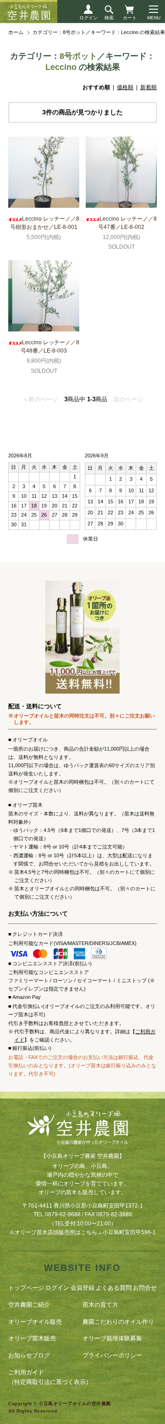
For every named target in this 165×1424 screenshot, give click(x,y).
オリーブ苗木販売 (32, 1338)
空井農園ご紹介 (29, 1304)
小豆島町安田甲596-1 (129, 1232)
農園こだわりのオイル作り (118, 1321)
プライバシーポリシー (112, 1355)
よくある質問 (114, 1287)
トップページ (26, 1287)
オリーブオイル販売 (35, 1321)
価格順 (125, 87)
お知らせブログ (29, 1355)
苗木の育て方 (100, 1304)
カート (130, 17)
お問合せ (145, 1287)
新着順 (148, 87)
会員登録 (82, 1287)
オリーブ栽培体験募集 (112, 1338)
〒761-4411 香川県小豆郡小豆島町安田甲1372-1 (82, 1205)
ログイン (88, 17)
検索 (109, 17)
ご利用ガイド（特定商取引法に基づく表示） (50, 1377)
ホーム (15, 32)
